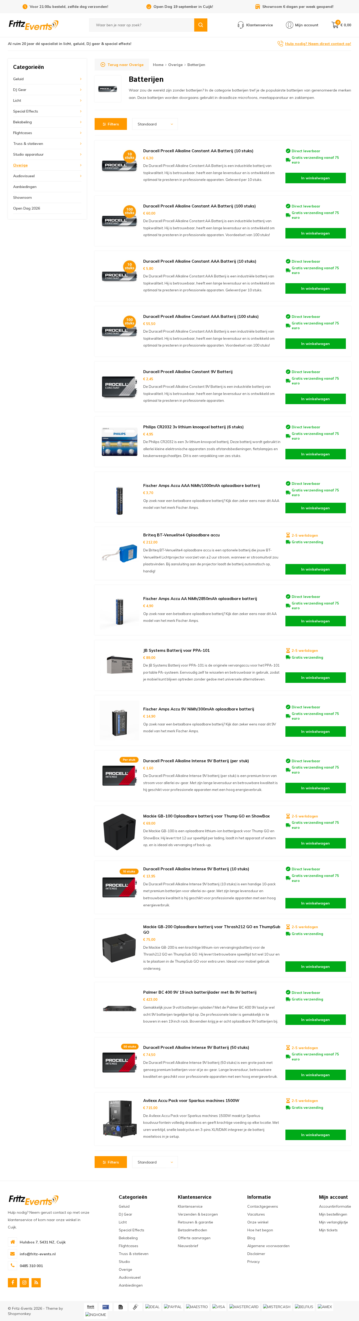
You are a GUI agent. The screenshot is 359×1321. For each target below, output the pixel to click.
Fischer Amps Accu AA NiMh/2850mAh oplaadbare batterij (200, 598)
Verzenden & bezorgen (198, 1214)
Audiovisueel (24, 176)
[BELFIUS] (304, 1307)
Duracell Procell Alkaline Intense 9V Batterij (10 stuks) (196, 868)
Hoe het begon (260, 1230)
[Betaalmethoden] (90, 1307)
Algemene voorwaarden (268, 1245)
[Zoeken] (200, 25)
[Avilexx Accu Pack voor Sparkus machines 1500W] (119, 1119)
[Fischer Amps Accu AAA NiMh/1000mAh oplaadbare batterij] (119, 497)
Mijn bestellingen (333, 1214)
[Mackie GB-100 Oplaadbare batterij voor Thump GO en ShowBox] (119, 831)
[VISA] (218, 1307)
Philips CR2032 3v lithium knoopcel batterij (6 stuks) (193, 426)
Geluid (18, 79)
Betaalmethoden (192, 1230)
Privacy (253, 1261)
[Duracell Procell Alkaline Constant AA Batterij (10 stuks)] (119, 165)
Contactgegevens (262, 1206)
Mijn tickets (328, 1230)
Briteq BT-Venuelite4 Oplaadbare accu (181, 534)
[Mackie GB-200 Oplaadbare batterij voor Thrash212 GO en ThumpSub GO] (119, 948)
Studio (124, 1261)
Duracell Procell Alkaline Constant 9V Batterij (188, 371)
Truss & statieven (28, 143)
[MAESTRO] (197, 1307)
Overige (20, 165)
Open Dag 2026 (26, 208)
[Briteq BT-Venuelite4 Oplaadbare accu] (119, 553)
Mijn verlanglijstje (333, 1222)
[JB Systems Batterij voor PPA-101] (119, 665)
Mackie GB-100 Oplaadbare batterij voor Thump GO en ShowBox (206, 816)
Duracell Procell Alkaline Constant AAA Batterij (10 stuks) (199, 261)
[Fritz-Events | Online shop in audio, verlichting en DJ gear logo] (33, 24)
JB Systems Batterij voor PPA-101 (176, 650)
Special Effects (25, 111)
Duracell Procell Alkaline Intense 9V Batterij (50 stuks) (196, 1047)
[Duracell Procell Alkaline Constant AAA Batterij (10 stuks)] (119, 276)
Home (158, 64)
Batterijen (196, 64)
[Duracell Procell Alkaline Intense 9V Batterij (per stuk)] (119, 775)
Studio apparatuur (28, 154)
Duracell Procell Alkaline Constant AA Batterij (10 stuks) (198, 150)
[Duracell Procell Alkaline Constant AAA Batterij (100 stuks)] (119, 331)
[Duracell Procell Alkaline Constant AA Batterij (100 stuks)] (119, 221)
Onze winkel (257, 1222)
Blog (251, 1238)
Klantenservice (190, 1206)
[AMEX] (324, 1307)
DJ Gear (19, 89)
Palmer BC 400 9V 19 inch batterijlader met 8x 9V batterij (200, 992)
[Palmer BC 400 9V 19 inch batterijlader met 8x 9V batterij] (119, 1007)
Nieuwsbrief (188, 1245)
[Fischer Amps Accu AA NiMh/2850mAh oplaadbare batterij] (119, 610)
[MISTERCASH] (277, 1307)
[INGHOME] (95, 1315)
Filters (113, 124)
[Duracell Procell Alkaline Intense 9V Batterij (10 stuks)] (119, 887)
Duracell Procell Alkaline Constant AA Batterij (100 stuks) (199, 206)
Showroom (22, 197)
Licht (17, 100)
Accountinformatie (335, 1206)
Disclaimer (256, 1253)
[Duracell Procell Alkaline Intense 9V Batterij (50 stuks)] (119, 1062)
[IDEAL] (152, 1307)
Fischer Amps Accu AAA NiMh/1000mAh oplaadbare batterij (201, 485)
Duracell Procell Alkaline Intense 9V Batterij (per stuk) (196, 760)
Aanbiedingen (25, 186)
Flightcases (22, 132)
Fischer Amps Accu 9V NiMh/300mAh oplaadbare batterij (198, 709)
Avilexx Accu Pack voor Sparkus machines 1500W (191, 1100)
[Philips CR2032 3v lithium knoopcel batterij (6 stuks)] (119, 441)
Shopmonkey (19, 1313)
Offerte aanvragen (194, 1238)
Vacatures (256, 1214)
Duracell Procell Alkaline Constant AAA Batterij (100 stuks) (201, 316)
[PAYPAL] (173, 1307)
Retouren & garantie (195, 1222)
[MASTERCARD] (244, 1307)
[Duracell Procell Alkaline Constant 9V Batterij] (119, 386)
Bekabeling (22, 122)
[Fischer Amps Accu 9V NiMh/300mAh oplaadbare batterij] (119, 720)
